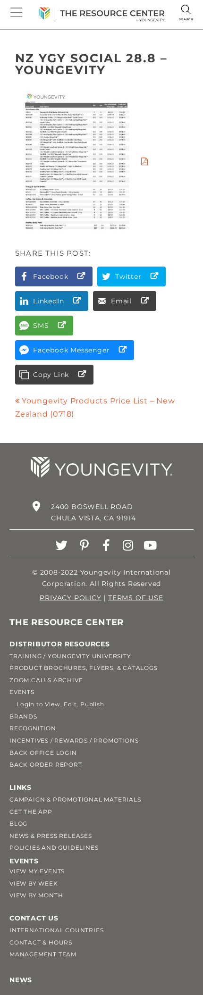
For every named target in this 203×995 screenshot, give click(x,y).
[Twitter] (62, 545)
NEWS (20, 980)
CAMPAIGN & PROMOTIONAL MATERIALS (75, 799)
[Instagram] (128, 545)
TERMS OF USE (135, 598)
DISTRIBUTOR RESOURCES (59, 644)
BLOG (18, 823)
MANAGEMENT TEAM (42, 954)
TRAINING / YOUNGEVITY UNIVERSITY (70, 656)
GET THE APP (30, 811)
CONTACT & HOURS (40, 942)
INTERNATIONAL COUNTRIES (56, 930)
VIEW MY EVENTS (37, 871)
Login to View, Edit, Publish (56, 704)
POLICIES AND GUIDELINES (53, 847)
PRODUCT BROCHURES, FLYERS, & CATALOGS (83, 667)
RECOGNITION (32, 728)
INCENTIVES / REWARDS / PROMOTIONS (73, 740)
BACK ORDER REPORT (45, 764)
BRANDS (23, 716)
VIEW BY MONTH (36, 895)
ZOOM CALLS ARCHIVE (46, 680)
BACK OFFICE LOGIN (43, 752)
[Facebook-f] (106, 545)
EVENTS (21, 691)
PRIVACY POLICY (70, 598)
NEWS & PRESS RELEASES (50, 835)
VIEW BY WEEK (33, 883)
